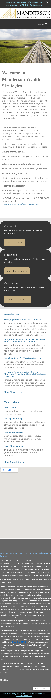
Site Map (4, 680)
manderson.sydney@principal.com (20, 204)
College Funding (13, 418)
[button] (42, 24)
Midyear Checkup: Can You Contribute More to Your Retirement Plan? (24, 340)
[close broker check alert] (47, 2)
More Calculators (14, 462)
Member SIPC (19, 642)
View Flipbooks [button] (15, 271)
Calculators (11, 402)
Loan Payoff (10, 407)
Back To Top (40, 689)
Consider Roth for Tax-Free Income (22, 358)
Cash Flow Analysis (14, 446)
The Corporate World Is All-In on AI (22, 319)
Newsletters (12, 314)
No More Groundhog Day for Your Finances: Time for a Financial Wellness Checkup (25, 374)
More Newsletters (14, 392)
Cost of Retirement (14, 432)
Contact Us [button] (13, 242)
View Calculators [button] (16, 299)
